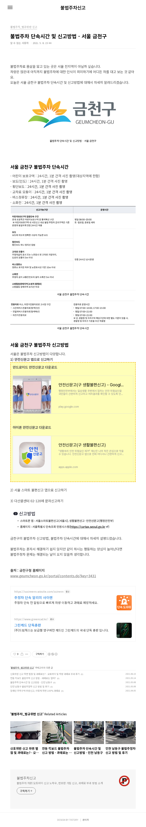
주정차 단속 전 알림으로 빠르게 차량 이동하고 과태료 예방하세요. (56, 602)
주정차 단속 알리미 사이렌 (33, 597)
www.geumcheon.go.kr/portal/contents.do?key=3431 (53, 575)
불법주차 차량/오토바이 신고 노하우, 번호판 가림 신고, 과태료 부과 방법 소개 (60, 783)
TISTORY (73, 819)
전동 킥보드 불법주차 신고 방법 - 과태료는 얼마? (33, 678)
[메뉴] (10, 7)
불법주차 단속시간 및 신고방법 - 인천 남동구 (31, 682)
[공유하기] (22, 654)
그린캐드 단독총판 (27, 625)
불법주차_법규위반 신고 (22, 667)
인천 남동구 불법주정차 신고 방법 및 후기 (29, 686)
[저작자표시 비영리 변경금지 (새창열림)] (52, 654)
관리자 (86, 819)
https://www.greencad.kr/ (31, 619)
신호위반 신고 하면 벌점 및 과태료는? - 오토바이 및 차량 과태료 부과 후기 (45, 673)
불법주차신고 (73, 7)
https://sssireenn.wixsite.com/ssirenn (38, 591)
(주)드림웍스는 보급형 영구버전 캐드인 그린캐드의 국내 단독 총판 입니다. (61, 630)
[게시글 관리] (26, 654)
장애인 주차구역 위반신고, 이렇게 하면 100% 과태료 (35, 690)
